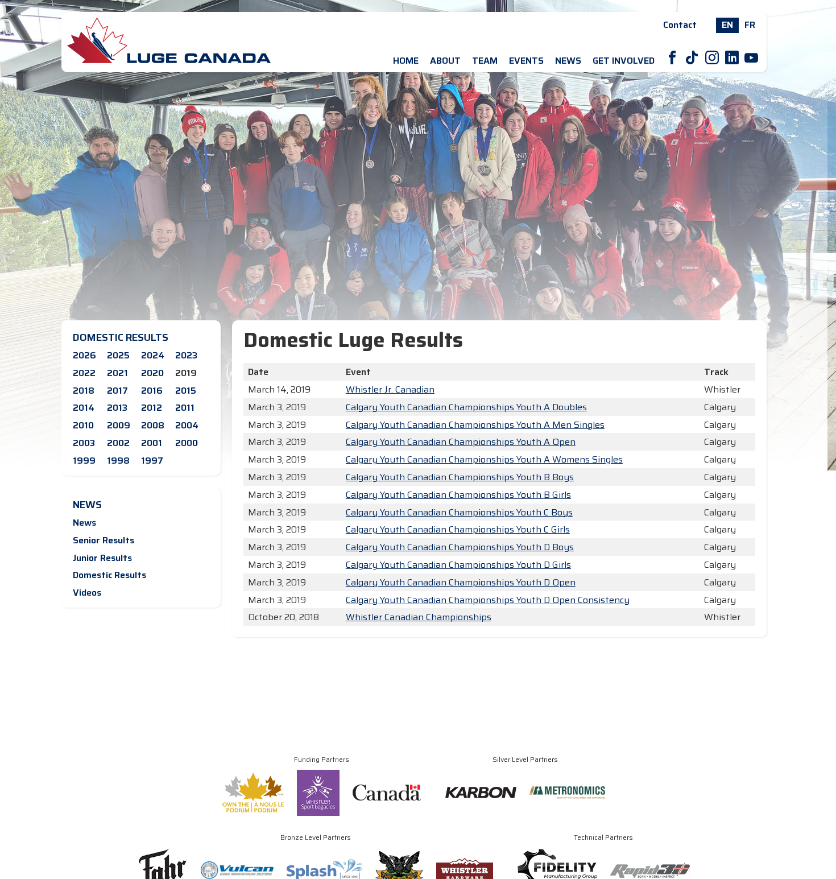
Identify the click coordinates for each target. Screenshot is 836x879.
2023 (186, 355)
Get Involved (624, 60)
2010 (83, 425)
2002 (118, 443)
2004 (186, 425)
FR (749, 25)
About (445, 60)
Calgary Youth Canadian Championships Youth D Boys (460, 547)
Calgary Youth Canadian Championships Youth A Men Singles (475, 425)
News (568, 60)
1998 (118, 460)
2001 (151, 443)
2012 (151, 408)
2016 (152, 390)
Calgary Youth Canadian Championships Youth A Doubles (466, 407)
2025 (118, 355)
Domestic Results (109, 575)
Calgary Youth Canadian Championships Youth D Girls (458, 565)
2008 (152, 425)
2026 (84, 355)
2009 (118, 425)
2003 (84, 443)
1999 (84, 460)
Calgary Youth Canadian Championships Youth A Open (461, 442)
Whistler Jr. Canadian (390, 389)
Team (485, 60)
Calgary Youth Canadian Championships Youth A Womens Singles (484, 459)
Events (526, 60)
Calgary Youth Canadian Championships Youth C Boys (459, 512)
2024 (152, 355)
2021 (117, 373)
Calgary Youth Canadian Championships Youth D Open (461, 582)
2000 (186, 443)
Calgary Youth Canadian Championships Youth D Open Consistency (488, 600)
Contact (680, 25)
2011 (184, 408)
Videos (87, 592)
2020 (152, 373)
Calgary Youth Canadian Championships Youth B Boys (460, 477)
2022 (84, 373)
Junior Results (102, 558)
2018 (83, 390)
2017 (117, 390)
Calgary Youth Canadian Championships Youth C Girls (458, 529)
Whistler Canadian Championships (418, 617)
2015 (185, 390)
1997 (152, 460)
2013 (117, 408)
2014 (83, 408)
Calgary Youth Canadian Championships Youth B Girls (458, 495)
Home (406, 60)
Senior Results (103, 540)
